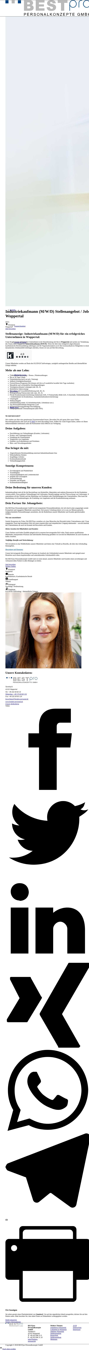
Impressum (76, 1329)
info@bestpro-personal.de (33, 1340)
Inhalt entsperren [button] (11, 1320)
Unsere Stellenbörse (12, 704)
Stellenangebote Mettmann (55, 1338)
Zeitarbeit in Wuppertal (58, 1328)
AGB (75, 1326)
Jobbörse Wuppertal (57, 1331)
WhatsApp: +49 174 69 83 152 (16, 694)
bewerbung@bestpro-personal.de (16, 699)
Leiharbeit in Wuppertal (58, 1329)
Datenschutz (77, 1328)
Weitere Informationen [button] (13, 1322)
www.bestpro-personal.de (14, 702)
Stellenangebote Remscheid (55, 1334)
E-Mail (32, 421)
